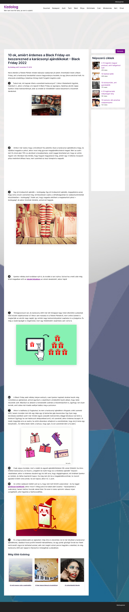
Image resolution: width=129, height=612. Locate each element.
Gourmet (46, 8)
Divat (122, 8)
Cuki (99, 8)
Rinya (82, 8)
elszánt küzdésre (33, 279)
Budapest (55, 8)
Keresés (120, 51)
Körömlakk (91, 8)
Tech (70, 8)
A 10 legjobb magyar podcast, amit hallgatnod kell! (110, 65)
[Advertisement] (64, 28)
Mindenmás (107, 8)
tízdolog (11, 7)
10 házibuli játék (107, 74)
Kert (115, 8)
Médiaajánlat (119, 2)
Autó (64, 8)
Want (76, 8)
